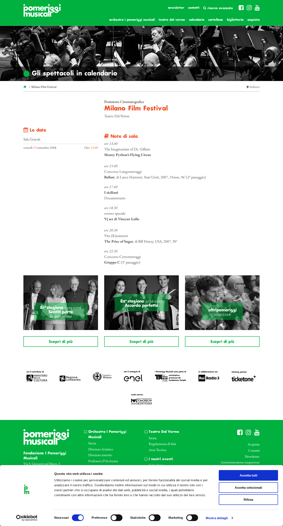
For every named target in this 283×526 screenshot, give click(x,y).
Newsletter (176, 8)
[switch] (116, 517)
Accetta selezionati (248, 487)
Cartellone (215, 20)
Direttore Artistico (100, 449)
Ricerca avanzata (219, 8)
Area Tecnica (157, 449)
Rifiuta (248, 499)
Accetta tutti (248, 475)
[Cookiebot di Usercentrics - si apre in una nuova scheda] (27, 518)
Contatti (193, 8)
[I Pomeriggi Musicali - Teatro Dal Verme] (42, 12)
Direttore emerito (100, 455)
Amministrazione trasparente (240, 462)
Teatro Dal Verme (172, 20)
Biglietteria (235, 20)
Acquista (253, 20)
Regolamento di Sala (162, 443)
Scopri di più (61, 341)
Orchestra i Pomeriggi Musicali (132, 20)
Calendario (196, 20)
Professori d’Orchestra (103, 461)
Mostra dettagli (217, 518)
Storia (92, 443)
